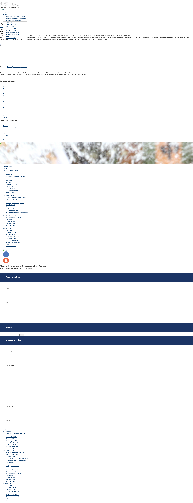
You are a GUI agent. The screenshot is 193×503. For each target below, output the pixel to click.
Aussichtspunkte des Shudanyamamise (16, 460)
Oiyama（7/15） (10, 192)
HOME (5, 12)
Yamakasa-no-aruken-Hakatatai (11, 128)
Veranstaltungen (7, 174)
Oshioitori (5, 133)
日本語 (7, 288)
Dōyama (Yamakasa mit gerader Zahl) (17, 67)
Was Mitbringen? (10, 205)
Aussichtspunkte (10, 392)
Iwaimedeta (6, 124)
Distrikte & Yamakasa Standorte (11, 215)
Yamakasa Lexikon (11, 38)
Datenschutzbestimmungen (10, 170)
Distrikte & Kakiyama (11, 379)
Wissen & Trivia (7, 228)
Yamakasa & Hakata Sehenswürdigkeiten (17, 212)
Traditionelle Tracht (11, 30)
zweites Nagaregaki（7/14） (13, 190)
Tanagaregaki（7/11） (12, 184)
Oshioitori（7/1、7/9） (12, 178)
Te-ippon (5, 126)
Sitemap (5, 168)
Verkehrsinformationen (12, 210)
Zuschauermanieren (11, 206)
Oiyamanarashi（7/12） (12, 186)
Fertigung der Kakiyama (12, 28)
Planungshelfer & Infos (12, 199)
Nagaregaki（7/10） (11, 180)
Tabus (7, 36)
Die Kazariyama (10, 221)
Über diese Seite (7, 166)
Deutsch (8, 316)
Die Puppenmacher (11, 24)
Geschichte (9, 22)
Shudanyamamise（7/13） (13, 188)
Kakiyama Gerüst (10, 26)
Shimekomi (6, 139)
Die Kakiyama (10, 219)
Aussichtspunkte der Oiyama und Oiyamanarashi (19, 458)
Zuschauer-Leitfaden (8, 195)
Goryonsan (6, 129)
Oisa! (4, 131)
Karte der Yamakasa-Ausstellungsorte (16, 18)
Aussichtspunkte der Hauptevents (15, 203)
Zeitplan (5, 14)
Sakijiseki (5, 135)
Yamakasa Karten (10, 365)
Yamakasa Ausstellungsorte (13, 20)
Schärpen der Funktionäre (13, 34)
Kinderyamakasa (10, 225)
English (7, 302)
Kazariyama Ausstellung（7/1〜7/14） (16, 16)
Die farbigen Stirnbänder (12, 32)
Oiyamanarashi (7, 137)
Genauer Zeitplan (10, 201)
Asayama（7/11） (11, 182)
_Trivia (5, 117)
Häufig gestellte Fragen (12, 208)
